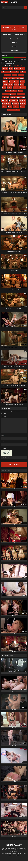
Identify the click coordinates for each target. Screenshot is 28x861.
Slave (23, 81)
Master (15, 75)
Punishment (21, 78)
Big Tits (23, 68)
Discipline (6, 94)
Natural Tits (7, 78)
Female (23, 71)
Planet (9, 2)
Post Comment (14, 464)
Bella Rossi (20, 65)
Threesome (11, 109)
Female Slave (22, 94)
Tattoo (17, 84)
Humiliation (8, 75)
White (18, 109)
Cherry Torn (13, 65)
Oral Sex (5, 100)
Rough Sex (16, 103)
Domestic (13, 94)
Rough (5, 81)
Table (11, 84)
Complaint (15, 50)
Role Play (23, 100)
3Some (5, 68)
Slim (6, 84)
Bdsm (17, 68)
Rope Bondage (7, 103)
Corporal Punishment (11, 90)
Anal (11, 68)
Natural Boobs (21, 97)
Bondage (5, 71)
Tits (22, 84)
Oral (14, 78)
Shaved (17, 81)
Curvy (17, 71)
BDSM (10, 87)
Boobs (11, 71)
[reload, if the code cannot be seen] (6, 455)
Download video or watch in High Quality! (14, 28)
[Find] (25, 7)
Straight (17, 106)
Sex (11, 81)
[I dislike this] (18, 38)
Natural (21, 75)
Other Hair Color (14, 100)
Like (13, 38)
